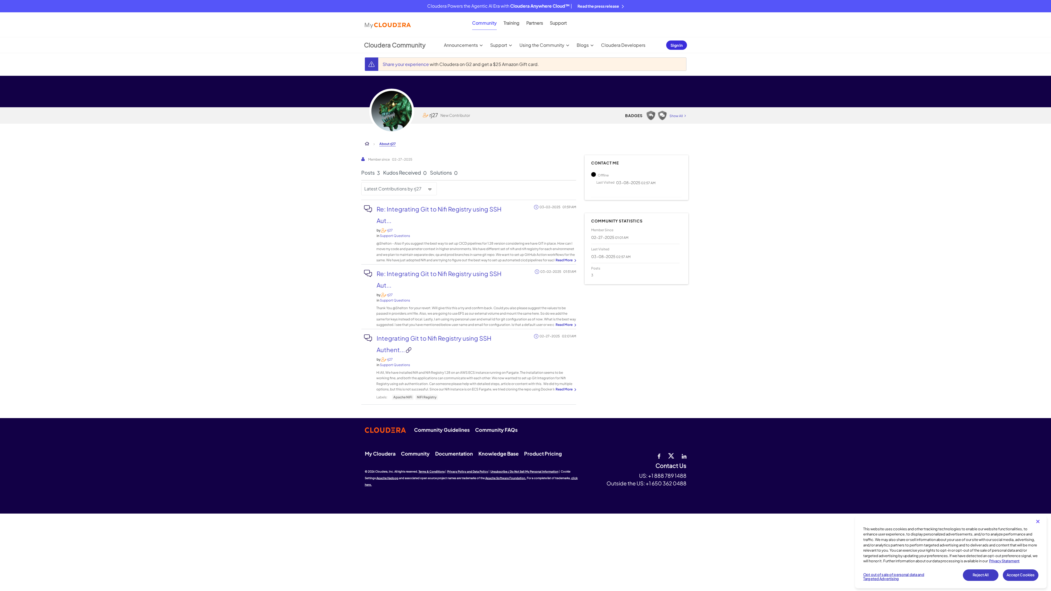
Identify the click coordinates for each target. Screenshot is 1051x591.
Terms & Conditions (431, 471)
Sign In (677, 45)
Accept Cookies (1021, 575)
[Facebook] (658, 455)
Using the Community (541, 45)
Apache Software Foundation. (505, 478)
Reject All (980, 575)
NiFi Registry (427, 397)
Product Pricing (543, 453)
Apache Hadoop (387, 478)
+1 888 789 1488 (667, 475)
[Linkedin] (684, 455)
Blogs (583, 45)
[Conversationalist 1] (662, 115)
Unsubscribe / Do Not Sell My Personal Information (524, 471)
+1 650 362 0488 (666, 483)
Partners (534, 23)
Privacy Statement (1004, 561)
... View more (565, 260)
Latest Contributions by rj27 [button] (392, 189)
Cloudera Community (395, 45)
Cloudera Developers (623, 45)
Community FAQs (496, 430)
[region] (951, 551)
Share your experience (406, 64)
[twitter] (671, 455)
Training (511, 23)
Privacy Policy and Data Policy (467, 471)
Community (484, 23)
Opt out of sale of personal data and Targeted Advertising (893, 576)
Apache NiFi (402, 397)
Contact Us (671, 466)
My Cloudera (380, 453)
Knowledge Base (498, 453)
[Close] (1038, 521)
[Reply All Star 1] (651, 115)
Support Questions (395, 236)
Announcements (461, 45)
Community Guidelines (442, 430)
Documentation (454, 453)
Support (558, 23)
